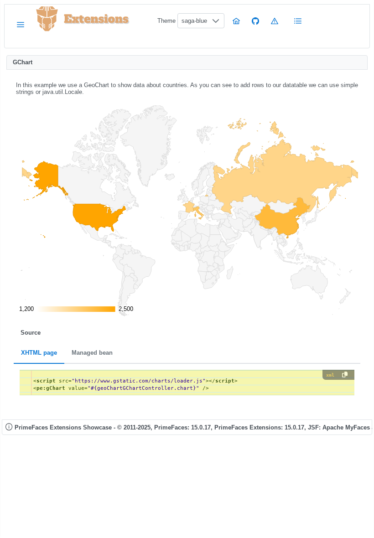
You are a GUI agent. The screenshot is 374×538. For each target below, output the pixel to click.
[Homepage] (236, 20)
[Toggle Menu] (20, 24)
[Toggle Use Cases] (298, 20)
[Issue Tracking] (274, 20)
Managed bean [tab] (92, 353)
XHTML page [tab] (39, 353)
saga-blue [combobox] (194, 20)
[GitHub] (255, 20)
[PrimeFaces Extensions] (47, 18)
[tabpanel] (187, 382)
